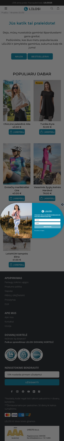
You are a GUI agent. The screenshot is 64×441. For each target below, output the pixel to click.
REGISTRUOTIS (47, 226)
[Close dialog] (62, 204)
